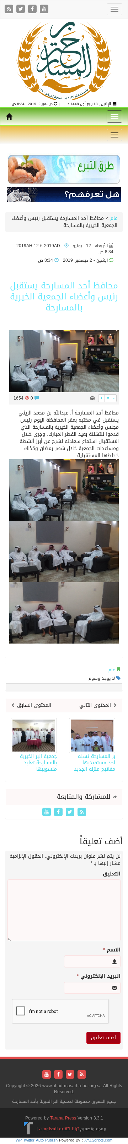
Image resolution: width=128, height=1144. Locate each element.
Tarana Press (63, 1118)
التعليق (112, 874)
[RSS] (10, 9)
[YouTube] (44, 9)
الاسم (112, 950)
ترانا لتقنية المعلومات (59, 1128)
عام (113, 218)
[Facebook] (33, 9)
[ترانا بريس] (28, 1128)
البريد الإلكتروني (99, 976)
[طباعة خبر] (92, 398)
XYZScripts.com (98, 1140)
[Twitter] (21, 9)
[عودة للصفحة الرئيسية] (64, 60)
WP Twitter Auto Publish (37, 1140)
